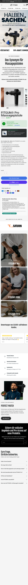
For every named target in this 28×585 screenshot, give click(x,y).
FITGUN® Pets (17, 8)
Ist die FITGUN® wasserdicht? (7, 479)
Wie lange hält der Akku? (6, 465)
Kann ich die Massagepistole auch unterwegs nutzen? (12, 468)
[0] (26, 5)
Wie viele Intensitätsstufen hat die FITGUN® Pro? (11, 472)
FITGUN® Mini (10, 8)
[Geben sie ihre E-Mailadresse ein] (24, 442)
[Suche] (24, 5)
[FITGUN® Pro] (14, 250)
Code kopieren (17, 125)
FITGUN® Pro (3, 8)
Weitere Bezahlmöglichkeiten (14, 184)
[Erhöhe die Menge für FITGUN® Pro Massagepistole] (6, 173)
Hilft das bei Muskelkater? (6, 476)
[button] (6, 418)
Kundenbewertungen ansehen (9, 213)
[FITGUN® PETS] (14, 309)
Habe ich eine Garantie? (6, 461)
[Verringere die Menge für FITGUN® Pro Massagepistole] (2, 173)
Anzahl (2, 170)
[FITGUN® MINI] (14, 283)
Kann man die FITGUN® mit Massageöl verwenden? (12, 483)
